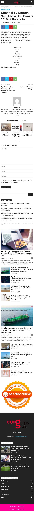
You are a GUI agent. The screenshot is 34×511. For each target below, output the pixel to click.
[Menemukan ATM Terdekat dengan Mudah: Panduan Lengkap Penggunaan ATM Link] (17, 127)
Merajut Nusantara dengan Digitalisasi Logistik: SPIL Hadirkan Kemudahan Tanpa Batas (16, 219)
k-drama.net (21, 506)
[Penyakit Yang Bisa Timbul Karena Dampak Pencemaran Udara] (6, 127)
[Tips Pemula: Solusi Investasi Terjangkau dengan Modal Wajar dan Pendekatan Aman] (5, 279)
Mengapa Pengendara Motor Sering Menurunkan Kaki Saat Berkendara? (15, 204)
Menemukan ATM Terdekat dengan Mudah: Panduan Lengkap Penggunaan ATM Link (16, 134)
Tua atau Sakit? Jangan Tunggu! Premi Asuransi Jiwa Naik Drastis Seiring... (21, 287)
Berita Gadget (4, 489)
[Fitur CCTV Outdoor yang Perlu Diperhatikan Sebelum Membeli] (28, 127)
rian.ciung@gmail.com (21, 436)
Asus (2, 497)
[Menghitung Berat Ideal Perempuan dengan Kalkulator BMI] (5, 373)
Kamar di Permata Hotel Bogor (27, 88)
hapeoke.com (13, 506)
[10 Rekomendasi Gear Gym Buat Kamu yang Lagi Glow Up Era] (5, 364)
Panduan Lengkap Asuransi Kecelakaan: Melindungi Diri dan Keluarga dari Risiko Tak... (21, 297)
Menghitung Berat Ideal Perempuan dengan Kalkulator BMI (22, 372)
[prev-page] (16, 140)
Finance (3, 492)
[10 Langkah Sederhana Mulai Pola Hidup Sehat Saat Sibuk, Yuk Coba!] (5, 346)
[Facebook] (3, 27)
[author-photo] (17, 101)
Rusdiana (7, 22)
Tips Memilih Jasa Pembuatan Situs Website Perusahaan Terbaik (8, 89)
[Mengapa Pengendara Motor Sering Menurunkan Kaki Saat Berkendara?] (5, 449)
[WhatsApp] (15, 27)
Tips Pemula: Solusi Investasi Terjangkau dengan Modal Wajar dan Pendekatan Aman (21, 278)
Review (3, 483)
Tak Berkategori (9, 6)
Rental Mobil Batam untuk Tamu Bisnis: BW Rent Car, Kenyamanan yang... (21, 354)
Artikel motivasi (5, 486)
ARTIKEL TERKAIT (12, 120)
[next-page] (18, 140)
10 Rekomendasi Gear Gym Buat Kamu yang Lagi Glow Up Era (21, 363)
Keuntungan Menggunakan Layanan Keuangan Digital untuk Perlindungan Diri (16, 209)
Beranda (3, 6)
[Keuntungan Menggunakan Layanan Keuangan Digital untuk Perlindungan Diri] (17, 239)
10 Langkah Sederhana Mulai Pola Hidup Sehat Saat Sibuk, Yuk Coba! (17, 224)
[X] (7, 27)
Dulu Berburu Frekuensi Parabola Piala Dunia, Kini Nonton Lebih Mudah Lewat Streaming (17, 214)
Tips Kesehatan (5, 494)
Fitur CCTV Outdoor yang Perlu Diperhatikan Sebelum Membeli (27, 133)
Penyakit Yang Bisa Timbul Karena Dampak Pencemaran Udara (6, 133)
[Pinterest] (11, 27)
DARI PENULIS (22, 120)
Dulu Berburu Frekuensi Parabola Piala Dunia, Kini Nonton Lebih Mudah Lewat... (21, 466)
